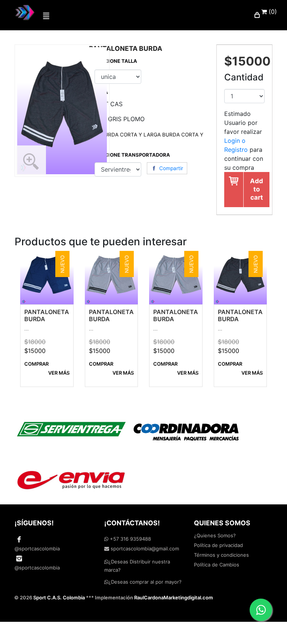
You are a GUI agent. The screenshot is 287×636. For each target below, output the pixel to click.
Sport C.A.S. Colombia (59, 597)
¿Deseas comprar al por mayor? (145, 582)
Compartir (171, 168)
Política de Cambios (216, 565)
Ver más (59, 373)
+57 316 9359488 (129, 539)
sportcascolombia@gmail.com (144, 548)
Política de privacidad (218, 545)
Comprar (36, 364)
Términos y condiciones (221, 555)
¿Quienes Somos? (215, 535)
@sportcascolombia (37, 548)
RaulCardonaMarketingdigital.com (173, 597)
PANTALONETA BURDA (46, 315)
